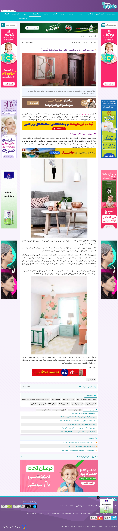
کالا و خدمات (23, 18)
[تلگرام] (110, 519)
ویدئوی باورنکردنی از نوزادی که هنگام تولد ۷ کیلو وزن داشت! (78, 417)
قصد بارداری (100, 14)
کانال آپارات (55, 513)
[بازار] (6, 506)
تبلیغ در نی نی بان (45, 513)
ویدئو (25, 14)
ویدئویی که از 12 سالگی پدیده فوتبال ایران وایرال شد (78, 450)
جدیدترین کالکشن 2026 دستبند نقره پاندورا (35, 399)
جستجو (90, 513)
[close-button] (98, 497)
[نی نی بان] (109, 5)
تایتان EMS (52, 404)
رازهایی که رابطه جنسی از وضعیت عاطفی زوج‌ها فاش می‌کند (78, 428)
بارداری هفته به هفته (101, 513)
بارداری (79, 14)
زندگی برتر (34, 513)
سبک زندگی (36, 14)
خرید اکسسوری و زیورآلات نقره (86, 399)
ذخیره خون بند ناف (68, 399)
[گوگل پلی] (19, 506)
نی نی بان (86, 113)
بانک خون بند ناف (64, 404)
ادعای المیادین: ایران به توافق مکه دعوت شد (81, 446)
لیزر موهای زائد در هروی (38, 404)
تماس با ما (76, 513)
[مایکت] (31, 507)
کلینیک (6, 14)
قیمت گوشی (56, 399)
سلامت (46, 14)
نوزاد (62, 14)
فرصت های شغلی (66, 513)
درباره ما (83, 513)
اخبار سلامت (15, 14)
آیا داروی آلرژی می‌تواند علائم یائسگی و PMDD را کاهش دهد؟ (77, 432)
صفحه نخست (111, 14)
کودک (55, 14)
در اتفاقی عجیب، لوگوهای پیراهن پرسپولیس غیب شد (78, 442)
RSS (28, 513)
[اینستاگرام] (96, 519)
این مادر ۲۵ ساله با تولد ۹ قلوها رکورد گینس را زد (81, 424)
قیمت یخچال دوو (77, 404)
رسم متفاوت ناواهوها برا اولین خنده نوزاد (83, 413)
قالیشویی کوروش (90, 404)
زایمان (71, 14)
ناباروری (88, 14)
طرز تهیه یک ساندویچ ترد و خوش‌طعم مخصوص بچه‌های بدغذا (77, 421)
